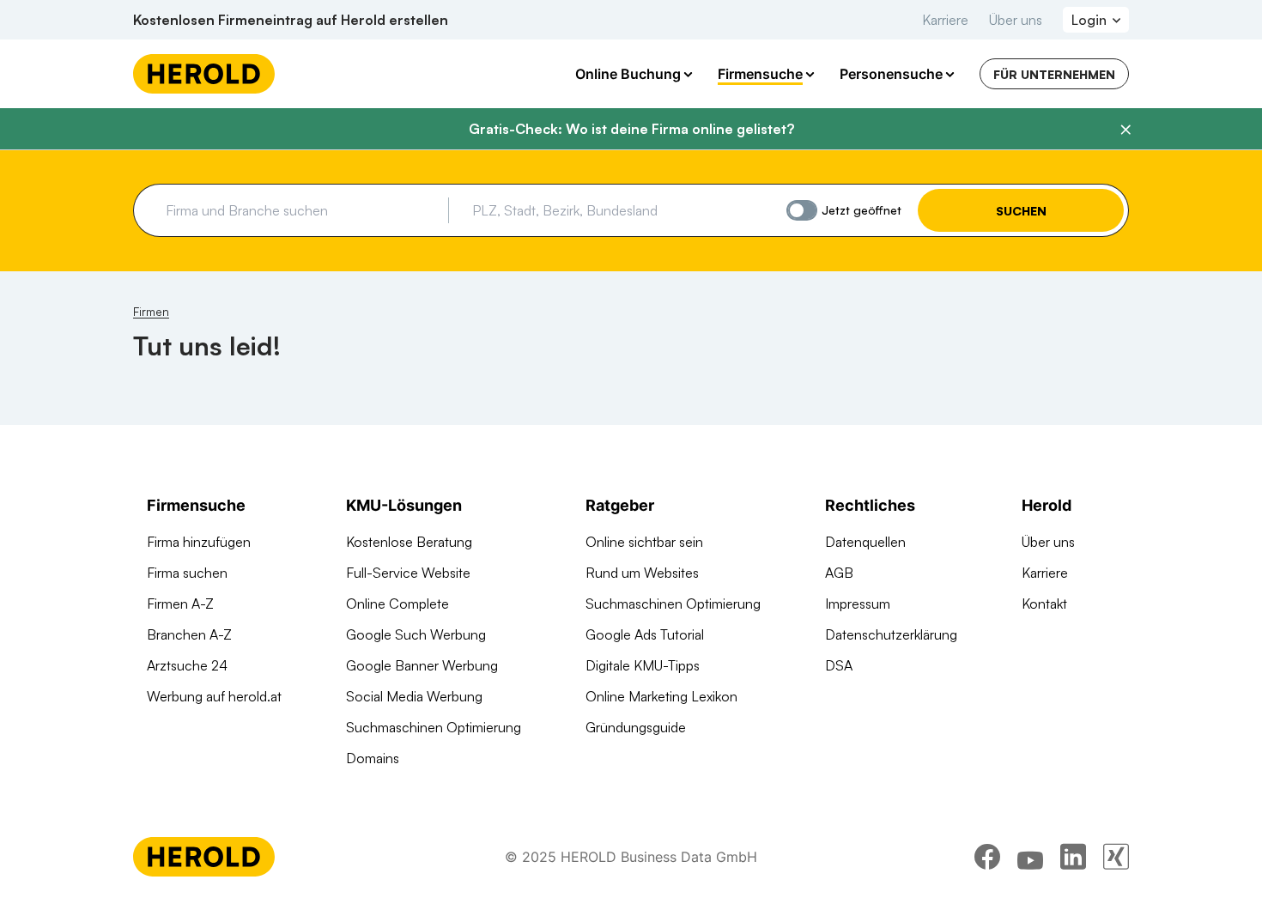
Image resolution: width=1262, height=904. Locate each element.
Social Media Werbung (414, 696)
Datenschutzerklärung (891, 634)
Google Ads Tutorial (644, 634)
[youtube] (1030, 856)
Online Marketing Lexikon (661, 696)
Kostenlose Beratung (409, 541)
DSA (838, 665)
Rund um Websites (642, 572)
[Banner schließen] (1125, 129)
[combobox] (301, 210)
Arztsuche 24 (187, 665)
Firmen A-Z (180, 603)
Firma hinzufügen (199, 541)
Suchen (1021, 210)
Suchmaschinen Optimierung (433, 727)
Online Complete (397, 603)
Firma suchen (187, 572)
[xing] (1116, 856)
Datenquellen (865, 541)
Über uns (1015, 19)
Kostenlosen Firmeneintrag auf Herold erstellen (290, 19)
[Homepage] (204, 74)
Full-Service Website (408, 572)
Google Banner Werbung (422, 665)
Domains (372, 758)
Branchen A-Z (189, 634)
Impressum (857, 603)
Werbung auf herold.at (214, 696)
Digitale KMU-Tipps (642, 665)
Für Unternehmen (1054, 74)
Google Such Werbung (416, 634)
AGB (839, 572)
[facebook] (987, 856)
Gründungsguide (635, 727)
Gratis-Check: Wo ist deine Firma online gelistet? (631, 128)
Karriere (945, 19)
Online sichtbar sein (644, 541)
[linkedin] (1073, 856)
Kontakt (1044, 603)
